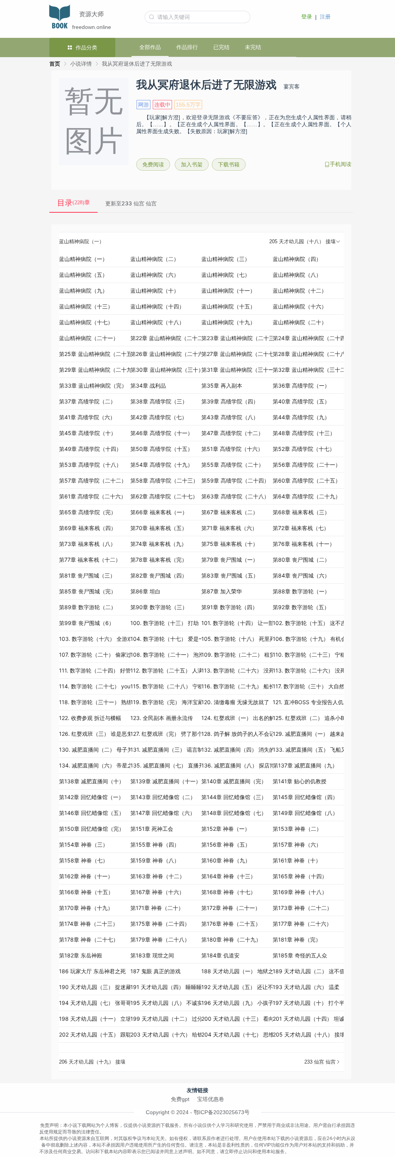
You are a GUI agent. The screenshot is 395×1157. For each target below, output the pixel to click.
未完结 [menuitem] (253, 47)
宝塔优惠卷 (210, 1099)
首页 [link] (54, 63)
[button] (201, 241)
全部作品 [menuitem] (150, 47)
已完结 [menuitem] (221, 47)
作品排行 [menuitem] (187, 47)
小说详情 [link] (81, 63)
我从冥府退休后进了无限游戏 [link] (137, 63)
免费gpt (180, 1099)
